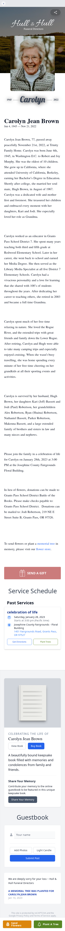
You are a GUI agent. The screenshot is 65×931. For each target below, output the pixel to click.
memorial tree (46, 543)
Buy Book (36, 746)
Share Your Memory (22, 799)
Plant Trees (45, 641)
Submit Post (33, 858)
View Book (17, 746)
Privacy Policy (22, 915)
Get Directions (19, 641)
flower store (43, 549)
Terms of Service (42, 915)
